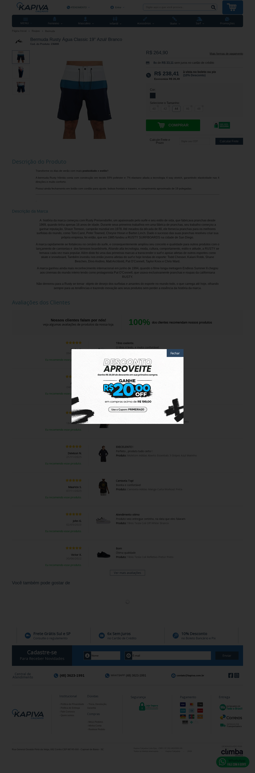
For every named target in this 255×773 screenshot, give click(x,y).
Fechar (175, 353)
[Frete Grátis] (127, 386)
